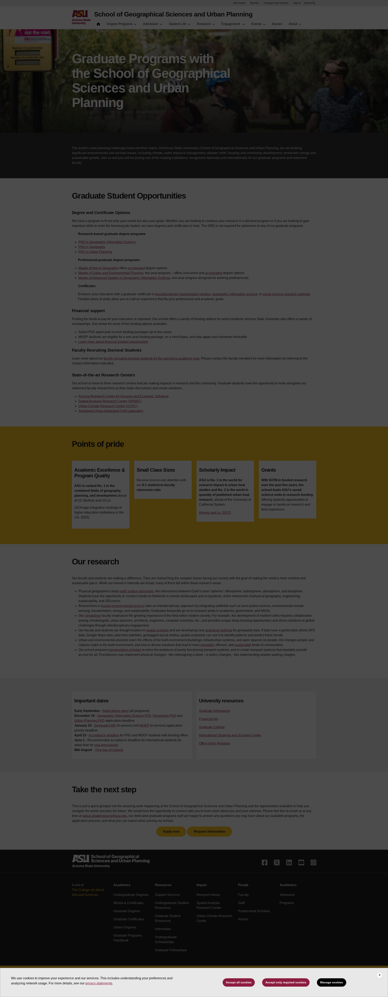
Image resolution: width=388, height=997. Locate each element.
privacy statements (98, 983)
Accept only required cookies (285, 982)
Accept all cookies (239, 982)
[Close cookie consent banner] (380, 975)
